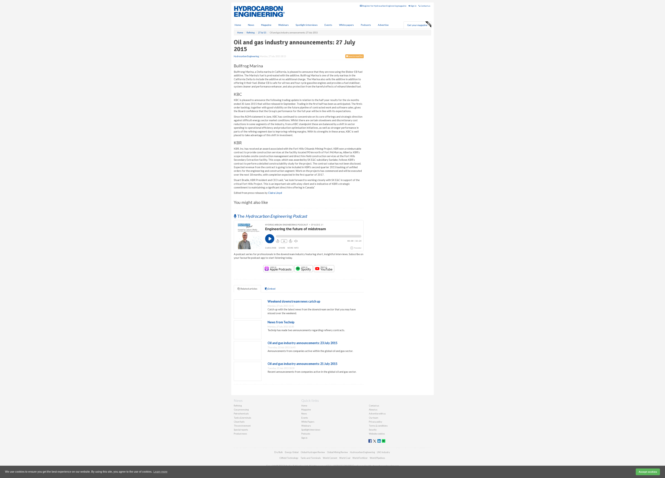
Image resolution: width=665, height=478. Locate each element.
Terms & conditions (378, 425)
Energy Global (292, 452)
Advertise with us (377, 413)
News (304, 413)
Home (238, 24)
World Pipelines (377, 458)
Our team (373, 417)
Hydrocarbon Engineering (246, 56)
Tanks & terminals (242, 417)
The (271, 216)
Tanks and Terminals (310, 458)
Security (373, 429)
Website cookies (377, 433)
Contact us (425, 6)
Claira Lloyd (275, 192)
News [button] (251, 24)
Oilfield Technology (288, 458)
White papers (346, 24)
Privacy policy (375, 421)
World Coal (344, 458)
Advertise (383, 24)
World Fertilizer (360, 458)
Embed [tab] (271, 288)
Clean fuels (239, 421)
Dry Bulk (278, 452)
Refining (238, 405)
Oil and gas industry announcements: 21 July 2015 (302, 364)
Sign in (413, 6)
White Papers (307, 421)
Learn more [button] (160, 471)
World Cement (330, 458)
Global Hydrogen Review (313, 452)
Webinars (283, 24)
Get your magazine (417, 25)
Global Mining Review (337, 452)
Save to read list (355, 56)
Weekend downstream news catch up (294, 301)
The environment (242, 425)
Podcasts (366, 24)
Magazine (266, 24)
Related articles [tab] (248, 288)
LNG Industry (383, 452)
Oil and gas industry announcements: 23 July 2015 (302, 343)
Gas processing (241, 409)
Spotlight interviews (307, 24)
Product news (240, 433)
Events (328, 24)
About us (373, 409)
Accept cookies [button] (648, 471)
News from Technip (281, 322)
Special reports (241, 429)
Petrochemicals (241, 413)
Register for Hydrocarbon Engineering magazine (384, 6)
